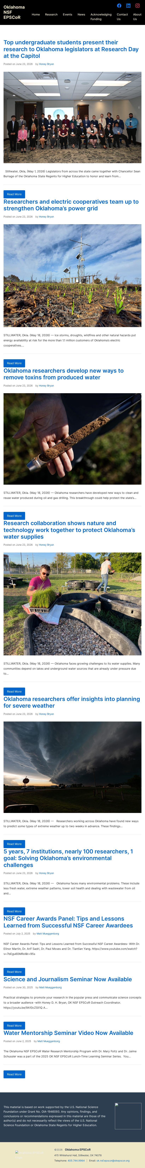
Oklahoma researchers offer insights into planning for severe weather (72, 702)
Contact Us (122, 17)
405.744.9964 (76, 1160)
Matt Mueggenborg (48, 933)
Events (67, 14)
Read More (14, 194)
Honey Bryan (46, 63)
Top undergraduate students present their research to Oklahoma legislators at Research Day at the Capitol (71, 49)
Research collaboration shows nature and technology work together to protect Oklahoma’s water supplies (69, 530)
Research (51, 14)
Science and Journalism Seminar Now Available (68, 979)
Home (36, 14)
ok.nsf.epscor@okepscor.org (113, 1160)
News (81, 14)
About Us (137, 17)
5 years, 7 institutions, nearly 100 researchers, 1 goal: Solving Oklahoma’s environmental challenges (68, 858)
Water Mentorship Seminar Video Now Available (68, 1032)
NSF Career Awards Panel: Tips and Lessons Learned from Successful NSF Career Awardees (68, 922)
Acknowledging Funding (101, 17)
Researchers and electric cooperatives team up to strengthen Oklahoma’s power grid (71, 205)
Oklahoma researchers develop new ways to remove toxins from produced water (64, 374)
